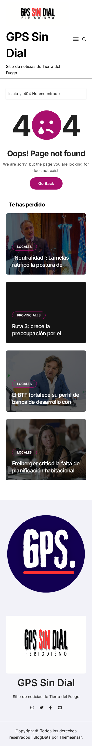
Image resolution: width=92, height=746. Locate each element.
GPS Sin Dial (46, 683)
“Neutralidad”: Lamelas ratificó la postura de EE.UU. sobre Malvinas (40, 264)
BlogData (42, 737)
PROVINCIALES (28, 315)
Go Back (46, 183)
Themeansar (70, 737)
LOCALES (24, 247)
